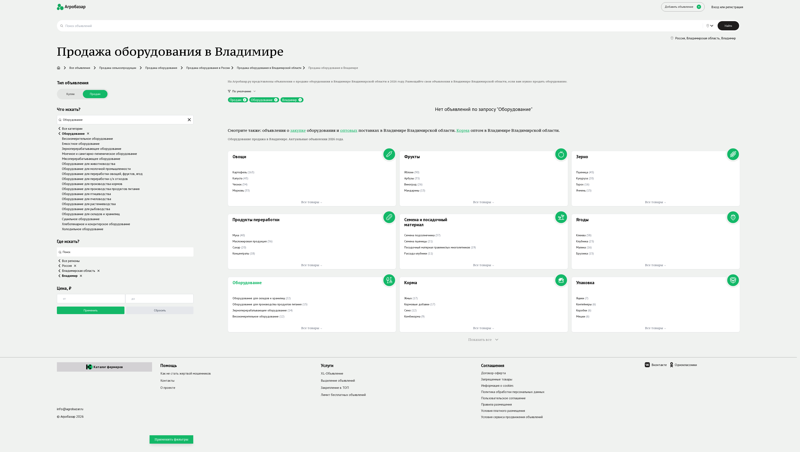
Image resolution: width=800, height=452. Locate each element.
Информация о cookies (497, 385)
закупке (298, 130)
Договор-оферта (493, 373)
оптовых (348, 130)
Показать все (480, 339)
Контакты (167, 380)
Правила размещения (496, 404)
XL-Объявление (332, 373)
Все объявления (79, 68)
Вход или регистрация (727, 7)
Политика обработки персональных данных (512, 392)
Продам (95, 94)
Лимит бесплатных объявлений (343, 395)
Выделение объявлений (338, 380)
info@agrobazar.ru (70, 409)
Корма (463, 130)
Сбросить (160, 310)
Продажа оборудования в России (208, 68)
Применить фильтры (171, 439)
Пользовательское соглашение (503, 398)
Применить (90, 310)
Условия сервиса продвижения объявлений (512, 417)
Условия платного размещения (503, 410)
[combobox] (246, 91)
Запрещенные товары (496, 379)
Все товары (310, 202)
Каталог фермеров (108, 367)
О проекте (167, 387)
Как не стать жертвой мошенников (185, 373)
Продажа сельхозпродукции (117, 68)
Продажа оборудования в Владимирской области (269, 68)
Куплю (71, 94)
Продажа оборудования (161, 68)
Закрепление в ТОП (335, 387)
